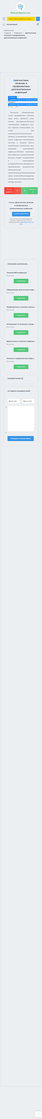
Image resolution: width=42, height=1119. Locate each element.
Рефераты (12, 97)
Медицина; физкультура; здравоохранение (23, 104)
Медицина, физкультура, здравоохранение (23, 99)
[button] (9, 24)
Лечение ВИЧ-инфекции (17, 273)
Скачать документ (21, 214)
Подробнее (21, 281)
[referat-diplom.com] (21, 14)
